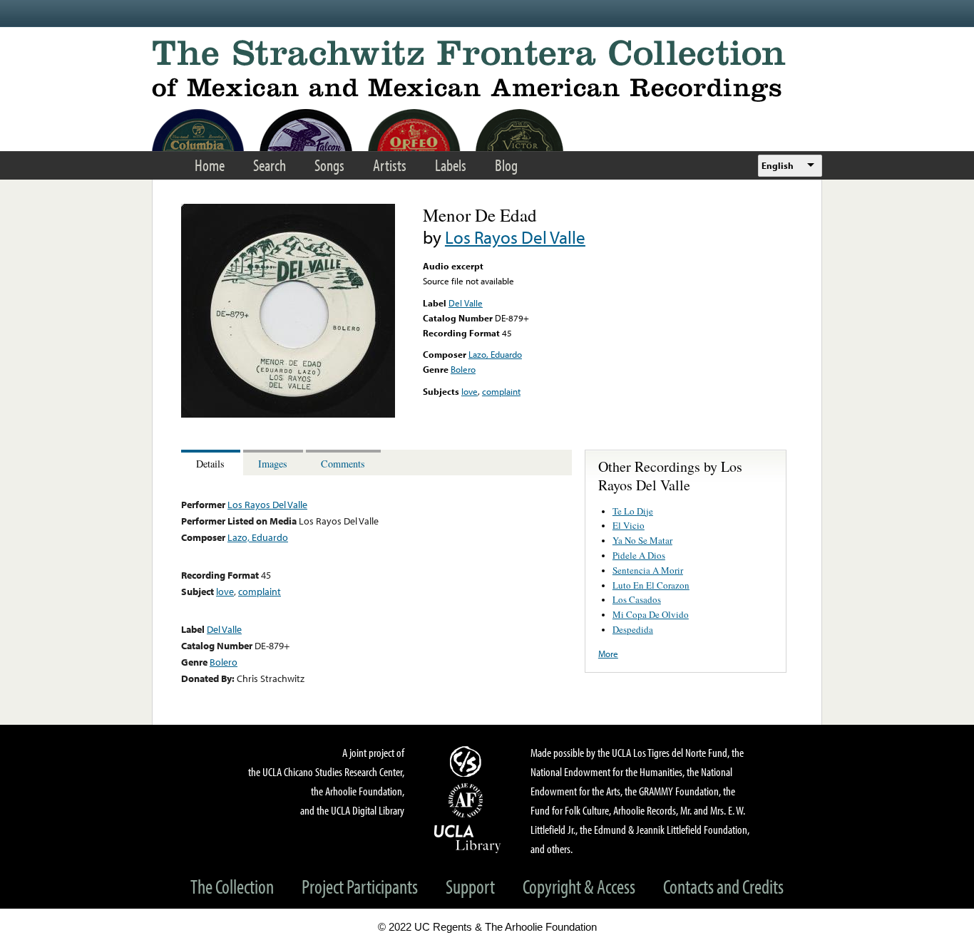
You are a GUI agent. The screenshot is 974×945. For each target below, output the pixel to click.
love (469, 391)
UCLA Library (467, 838)
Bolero (463, 369)
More (608, 653)
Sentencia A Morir (647, 570)
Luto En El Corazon (651, 585)
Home (210, 165)
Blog (506, 165)
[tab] (212, 463)
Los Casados (636, 599)
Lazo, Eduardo (495, 354)
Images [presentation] (272, 463)
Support (470, 886)
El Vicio (628, 525)
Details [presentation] (210, 463)
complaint (501, 391)
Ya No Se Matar (642, 540)
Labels (450, 165)
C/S (467, 761)
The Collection (232, 886)
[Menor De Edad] (288, 414)
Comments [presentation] (343, 463)
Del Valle (465, 303)
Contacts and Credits (723, 886)
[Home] (487, 71)
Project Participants (360, 886)
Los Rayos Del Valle (515, 237)
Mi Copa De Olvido (650, 614)
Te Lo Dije (632, 511)
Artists (389, 165)
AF (467, 800)
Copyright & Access (579, 886)
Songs (329, 165)
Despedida (632, 629)
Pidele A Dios (638, 555)
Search (269, 165)
